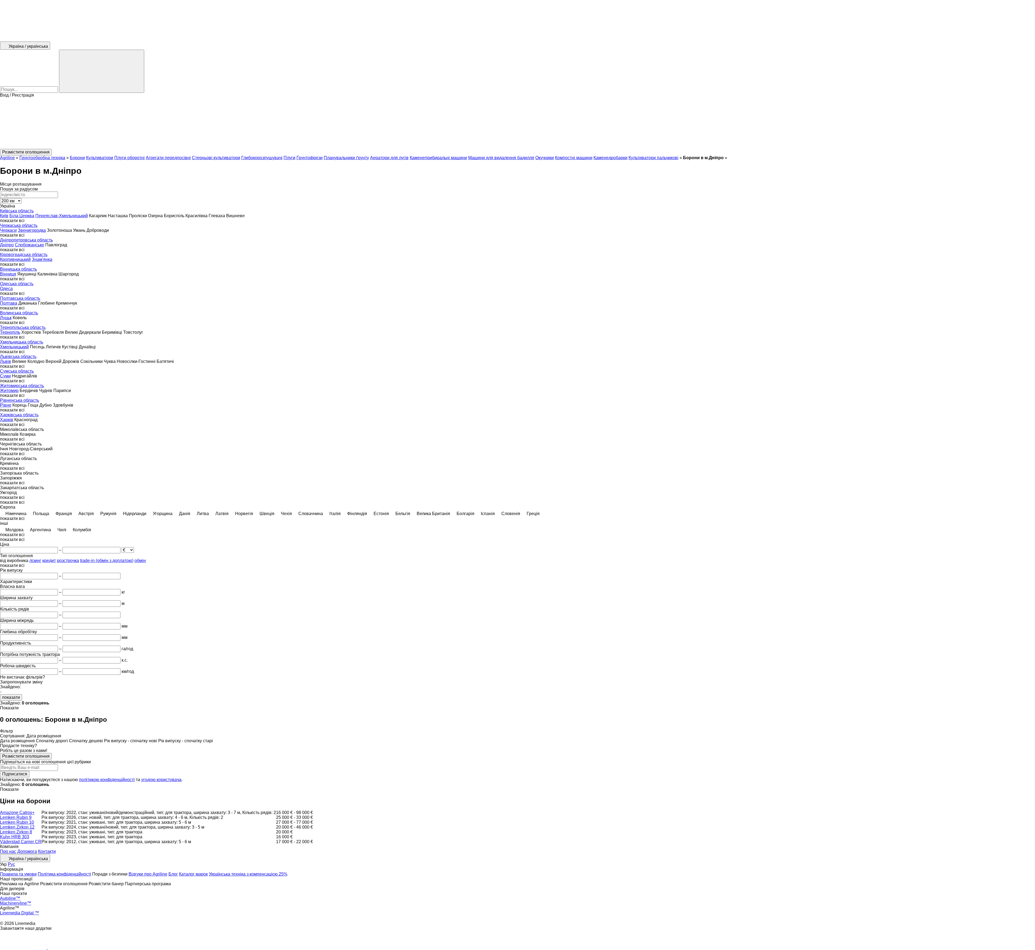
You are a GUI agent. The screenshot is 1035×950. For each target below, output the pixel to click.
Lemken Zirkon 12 (17, 827)
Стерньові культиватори (216, 157)
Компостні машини (573, 157)
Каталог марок (193, 874)
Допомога (27, 851)
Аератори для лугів (389, 157)
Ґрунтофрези (309, 157)
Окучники (544, 157)
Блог (173, 874)
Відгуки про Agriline (148, 874)
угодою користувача (161, 779)
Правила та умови (18, 874)
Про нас (8, 851)
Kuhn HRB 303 (14, 837)
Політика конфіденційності (64, 874)
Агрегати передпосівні (168, 157)
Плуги (289, 157)
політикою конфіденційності (107, 779)
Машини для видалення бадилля (501, 157)
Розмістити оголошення (26, 756)
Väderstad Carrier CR (21, 841)
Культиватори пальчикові (653, 157)
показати (11, 697)
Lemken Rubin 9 (16, 817)
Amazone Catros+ (17, 812)
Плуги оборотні (129, 157)
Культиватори (99, 157)
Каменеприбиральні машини (438, 157)
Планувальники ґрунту (346, 157)
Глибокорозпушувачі (261, 157)
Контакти (47, 851)
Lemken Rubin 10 (17, 822)
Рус (11, 864)
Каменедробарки (610, 157)
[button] (517, 123)
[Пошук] (101, 71)
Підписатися (14, 774)
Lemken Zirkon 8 (16, 832)
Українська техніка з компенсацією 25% (248, 874)
